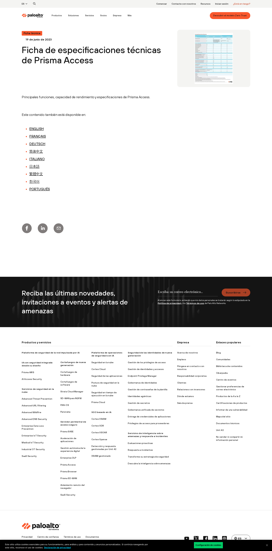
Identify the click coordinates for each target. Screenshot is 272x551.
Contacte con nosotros (184, 4)
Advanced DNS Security (34, 419)
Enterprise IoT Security (34, 435)
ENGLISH (36, 129)
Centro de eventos (226, 379)
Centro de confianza (48, 537)
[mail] (59, 228)
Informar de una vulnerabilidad (231, 410)
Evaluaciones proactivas (140, 443)
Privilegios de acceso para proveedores (148, 423)
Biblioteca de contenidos (229, 366)
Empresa (117, 15)
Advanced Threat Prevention (37, 399)
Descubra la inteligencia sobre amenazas (149, 463)
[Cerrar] (267, 545)
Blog (218, 352)
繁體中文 (36, 174)
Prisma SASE (67, 431)
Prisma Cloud (98, 402)
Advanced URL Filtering (34, 405)
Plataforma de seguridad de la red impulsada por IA (50, 352)
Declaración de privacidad (57, 547)
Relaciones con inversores (191, 389)
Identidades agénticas (139, 396)
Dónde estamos (185, 396)
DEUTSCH (37, 144)
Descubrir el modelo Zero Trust (230, 15)
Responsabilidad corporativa (192, 376)
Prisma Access (68, 464)
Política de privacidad (169, 303)
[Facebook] (27, 228)
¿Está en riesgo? (241, 4)
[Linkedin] (43, 228)
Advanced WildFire (31, 412)
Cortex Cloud (98, 369)
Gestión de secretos (139, 403)
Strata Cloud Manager (71, 391)
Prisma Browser (68, 471)
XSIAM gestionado (101, 456)
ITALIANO (37, 159)
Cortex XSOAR (99, 432)
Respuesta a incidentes (140, 450)
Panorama (65, 412)
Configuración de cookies (208, 545)
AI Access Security (32, 379)
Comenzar (161, 4)
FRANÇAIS (37, 136)
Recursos (205, 4)
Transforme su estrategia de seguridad (148, 456)
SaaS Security (29, 456)
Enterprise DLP (68, 458)
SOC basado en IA (101, 412)
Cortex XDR (97, 425)
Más (130, 15)
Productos (57, 15)
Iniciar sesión (221, 4)
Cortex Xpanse (99, 439)
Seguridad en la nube (102, 362)
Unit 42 (220, 430)
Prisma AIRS (28, 372)
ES (23, 4)
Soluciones (73, 15)
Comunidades (223, 359)
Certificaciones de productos (231, 403)
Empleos (181, 359)
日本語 (34, 166)
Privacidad (27, 537)
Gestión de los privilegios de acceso (147, 362)
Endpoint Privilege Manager (142, 376)
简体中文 (36, 151)
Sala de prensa (185, 403)
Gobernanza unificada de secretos (146, 410)
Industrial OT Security (33, 449)
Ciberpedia (222, 373)
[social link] (186, 538)
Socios (103, 15)
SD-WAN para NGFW (71, 398)
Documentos (92, 537)
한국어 (34, 181)
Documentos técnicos (228, 423)
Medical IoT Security (32, 442)
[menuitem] (35, 15)
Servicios (89, 15)
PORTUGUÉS (39, 189)
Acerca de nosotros (187, 352)
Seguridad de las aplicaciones (106, 376)
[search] (34, 4)
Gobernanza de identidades (142, 382)
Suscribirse (233, 292)
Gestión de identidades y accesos (146, 369)
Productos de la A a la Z (228, 396)
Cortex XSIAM (98, 419)
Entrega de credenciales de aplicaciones (149, 416)
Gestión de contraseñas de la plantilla (147, 389)
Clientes (181, 382)
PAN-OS (64, 405)
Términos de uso (195, 303)
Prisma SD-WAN (68, 478)
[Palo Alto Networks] (33, 16)
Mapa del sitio (223, 416)
